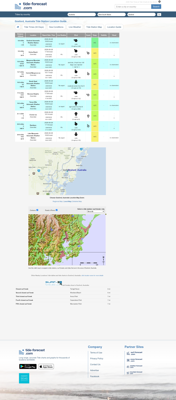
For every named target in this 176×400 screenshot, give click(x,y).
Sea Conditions (56, 26)
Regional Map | (58, 201)
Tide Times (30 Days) (34, 26)
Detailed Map (77, 201)
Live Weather (75, 26)
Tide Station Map (94, 26)
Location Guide (114, 26)
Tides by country (22, 14)
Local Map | (68, 201)
